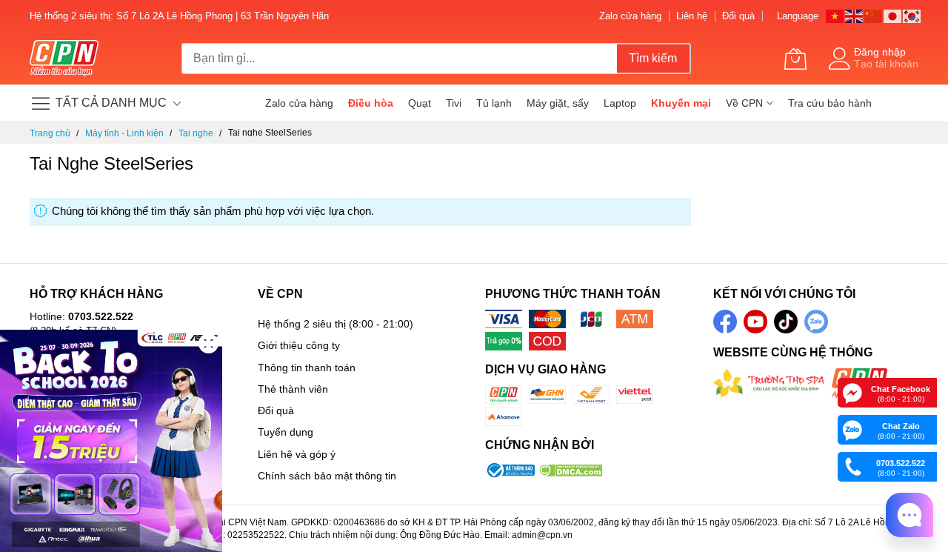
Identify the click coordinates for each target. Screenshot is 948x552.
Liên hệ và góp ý (297, 454)
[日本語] (893, 15)
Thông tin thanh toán (307, 367)
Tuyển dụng (285, 432)
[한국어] (912, 15)
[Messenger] (852, 392)
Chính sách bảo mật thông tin (327, 476)
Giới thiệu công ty (299, 345)
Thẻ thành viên (293, 389)
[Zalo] (852, 429)
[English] (854, 15)
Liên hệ (691, 15)
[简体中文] (874, 15)
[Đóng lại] (208, 343)
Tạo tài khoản (886, 64)
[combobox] (399, 58)
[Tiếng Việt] (835, 15)
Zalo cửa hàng (630, 15)
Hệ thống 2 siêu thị (302, 324)
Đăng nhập (880, 52)
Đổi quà (738, 15)
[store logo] (64, 58)
